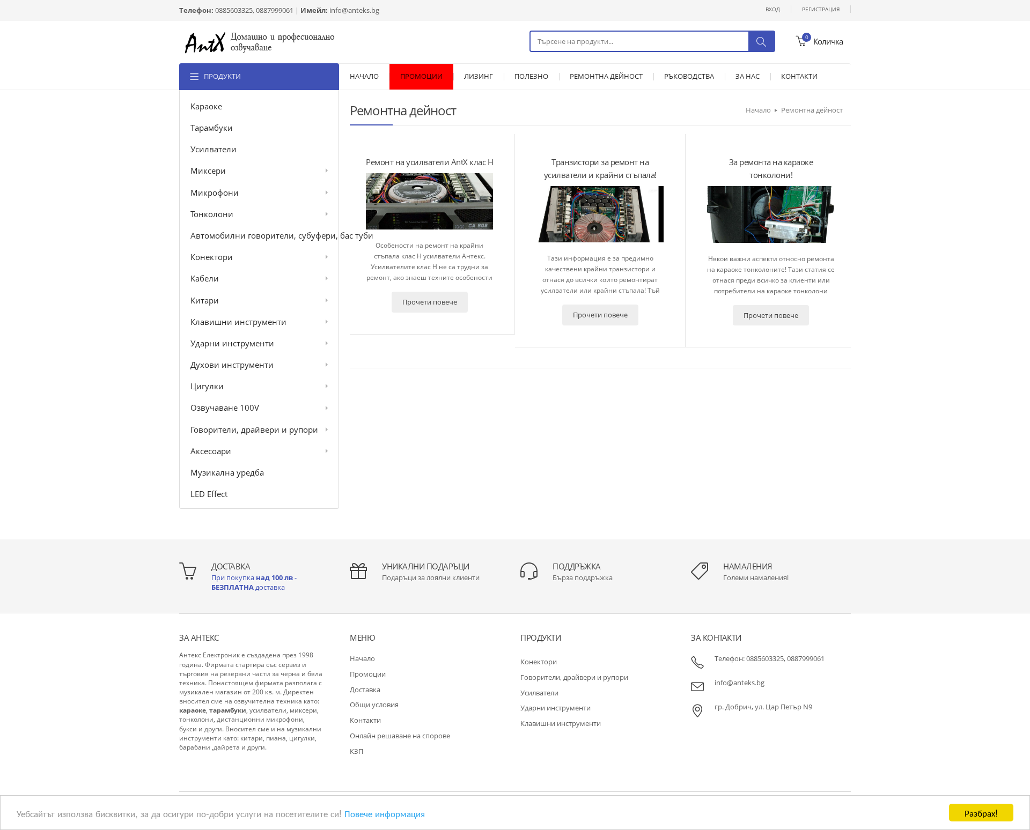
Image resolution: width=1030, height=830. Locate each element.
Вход (773, 9)
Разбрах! (981, 812)
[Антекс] (259, 41)
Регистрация (821, 9)
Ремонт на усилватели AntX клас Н (429, 162)
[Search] (761, 41)
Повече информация (384, 813)
